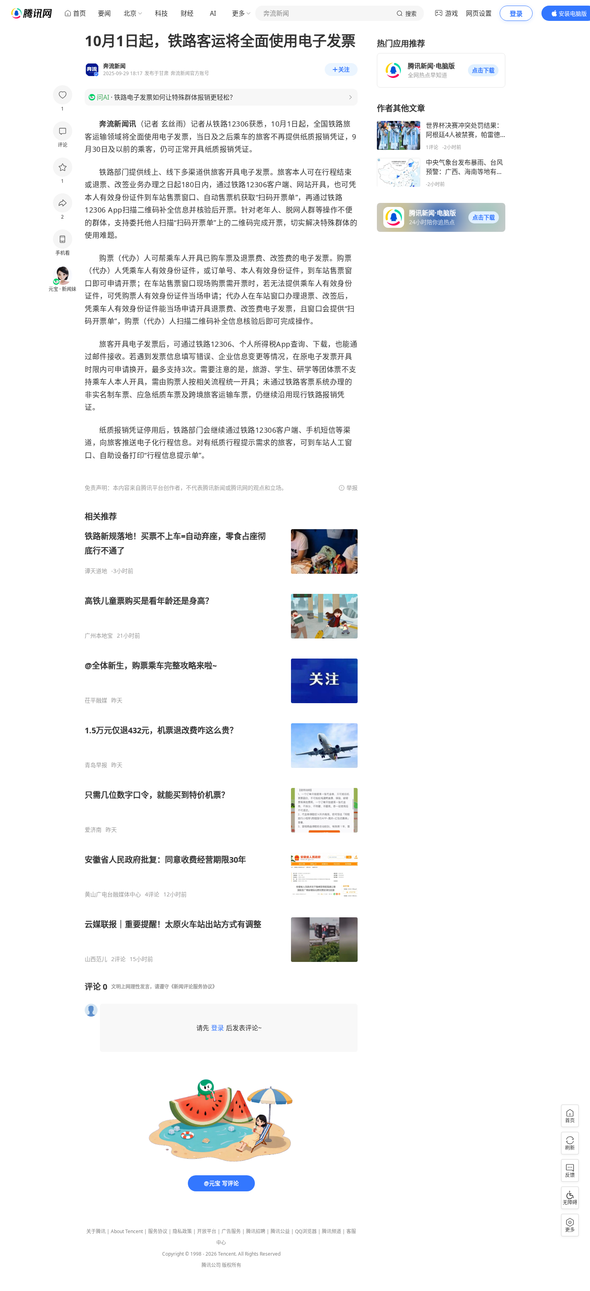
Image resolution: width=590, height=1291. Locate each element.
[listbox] (221, 737)
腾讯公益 (280, 1231)
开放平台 (206, 1231)
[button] (483, 70)
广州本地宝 (99, 635)
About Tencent (127, 1231)
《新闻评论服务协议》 (193, 986)
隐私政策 (182, 1231)
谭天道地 (96, 571)
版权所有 (231, 1265)
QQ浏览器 (306, 1231)
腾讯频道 (331, 1231)
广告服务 (231, 1231)
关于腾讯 (96, 1231)
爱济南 (93, 830)
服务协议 (157, 1231)
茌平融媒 (96, 700)
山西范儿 (96, 959)
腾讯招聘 (255, 1231)
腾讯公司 (211, 1265)
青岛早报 (96, 765)
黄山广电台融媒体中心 (113, 894)
